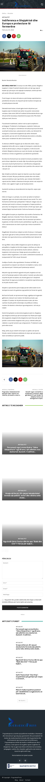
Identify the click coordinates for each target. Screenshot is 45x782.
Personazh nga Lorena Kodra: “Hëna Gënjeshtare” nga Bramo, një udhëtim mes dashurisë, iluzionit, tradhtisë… (22, 449)
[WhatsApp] (19, 36)
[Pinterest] (14, 36)
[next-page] (6, 550)
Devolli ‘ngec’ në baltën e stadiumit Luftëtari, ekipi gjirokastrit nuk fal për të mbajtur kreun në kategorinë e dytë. (34, 395)
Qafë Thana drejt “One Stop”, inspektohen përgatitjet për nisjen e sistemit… (29, 677)
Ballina (4, 13)
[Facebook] (4, 36)
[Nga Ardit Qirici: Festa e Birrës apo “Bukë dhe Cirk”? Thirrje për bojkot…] (22, 523)
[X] (9, 36)
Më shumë (22, 700)
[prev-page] (3, 550)
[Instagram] (25, 761)
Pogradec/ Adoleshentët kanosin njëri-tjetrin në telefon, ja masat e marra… (11, 393)
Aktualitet (10, 13)
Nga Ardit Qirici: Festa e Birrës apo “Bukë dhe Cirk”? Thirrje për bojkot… (22, 542)
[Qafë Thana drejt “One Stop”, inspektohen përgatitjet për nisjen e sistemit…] (8, 676)
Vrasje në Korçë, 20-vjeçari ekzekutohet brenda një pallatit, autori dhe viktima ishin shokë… (22, 495)
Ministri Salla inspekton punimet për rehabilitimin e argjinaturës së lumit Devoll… (29, 692)
